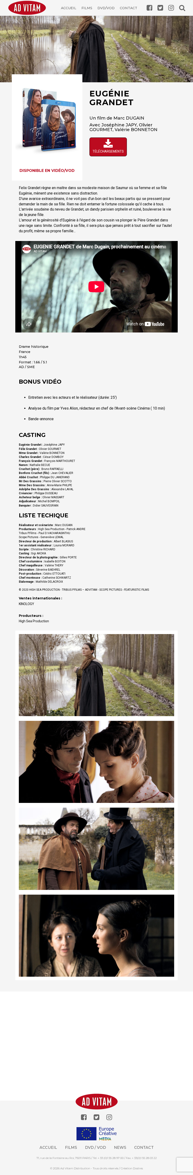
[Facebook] (84, 1117)
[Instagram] (109, 1117)
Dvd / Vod (95, 1147)
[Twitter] (96, 1117)
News (120, 1147)
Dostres (138, 1168)
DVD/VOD (106, 8)
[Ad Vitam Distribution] (29, 11)
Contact (128, 8)
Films (86, 8)
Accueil (68, 8)
